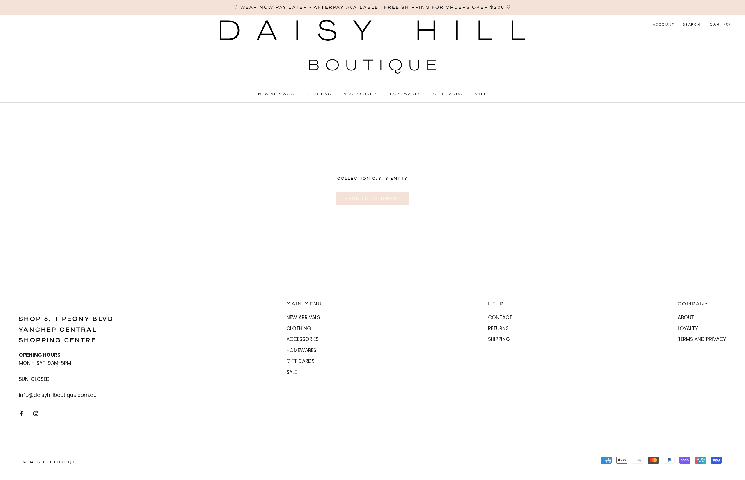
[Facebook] (21, 413)
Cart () (720, 24)
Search (691, 24)
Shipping (499, 339)
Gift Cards (447, 94)
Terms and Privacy (702, 339)
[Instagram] (35, 413)
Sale (481, 94)
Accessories (361, 94)
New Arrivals (276, 94)
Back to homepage (373, 198)
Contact (500, 317)
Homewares (405, 94)
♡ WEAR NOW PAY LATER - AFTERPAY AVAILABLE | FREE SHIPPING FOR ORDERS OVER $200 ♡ (373, 7)
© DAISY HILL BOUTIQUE (50, 462)
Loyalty (688, 328)
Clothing (319, 94)
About (686, 317)
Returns (498, 328)
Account (664, 24)
